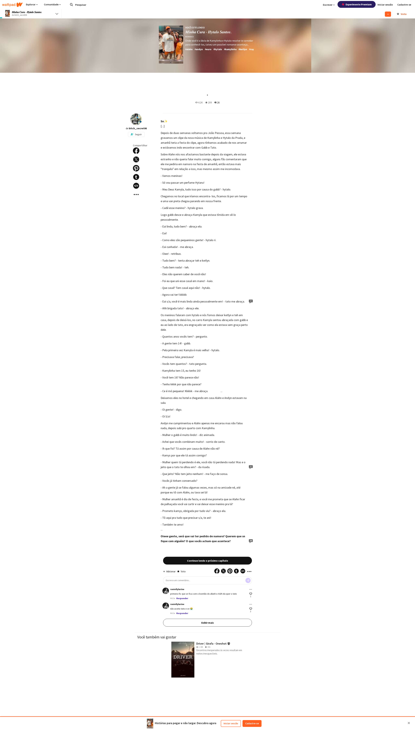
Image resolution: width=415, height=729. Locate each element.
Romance (189, 36)
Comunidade (51, 4)
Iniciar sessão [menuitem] (385, 4)
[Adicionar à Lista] (388, 14)
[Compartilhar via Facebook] (136, 150)
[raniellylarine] (165, 591)
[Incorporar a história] (136, 185)
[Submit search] (71, 4)
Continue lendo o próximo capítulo (207, 560)
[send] (248, 580)
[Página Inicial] (12, 4)
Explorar (31, 4)
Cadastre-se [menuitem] (404, 4)
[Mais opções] (250, 589)
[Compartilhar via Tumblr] (136, 177)
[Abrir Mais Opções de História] (136, 194)
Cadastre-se (252, 723)
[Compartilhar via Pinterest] (136, 168)
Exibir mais (207, 622)
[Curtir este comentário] (250, 593)
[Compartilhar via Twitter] (136, 159)
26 (218, 102)
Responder (182, 598)
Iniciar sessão (231, 723)
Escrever (328, 4)
